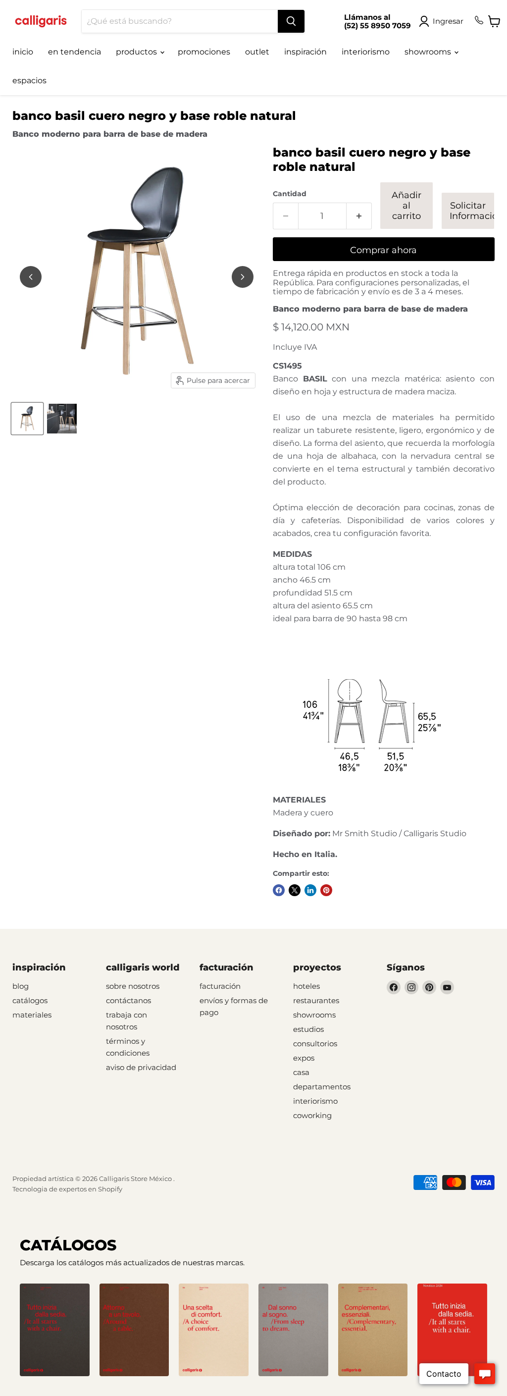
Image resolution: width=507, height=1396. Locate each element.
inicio (22, 51)
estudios (308, 1029)
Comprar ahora (383, 250)
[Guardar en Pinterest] (326, 890)
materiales (31, 1015)
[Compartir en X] (295, 890)
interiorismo (366, 51)
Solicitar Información (472, 210)
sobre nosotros (132, 986)
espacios (29, 80)
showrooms (429, 51)
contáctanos (128, 1000)
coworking (312, 1115)
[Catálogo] (55, 1330)
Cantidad (289, 194)
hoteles (306, 986)
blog (20, 986)
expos (303, 1058)
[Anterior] (31, 277)
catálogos (30, 1000)
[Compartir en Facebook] (279, 890)
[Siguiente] (243, 277)
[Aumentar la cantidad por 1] (359, 216)
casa (301, 1072)
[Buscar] (291, 21)
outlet (257, 51)
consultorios (315, 1043)
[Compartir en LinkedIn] (310, 890)
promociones (204, 51)
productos (137, 51)
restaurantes (316, 1000)
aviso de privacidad (141, 1067)
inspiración (305, 51)
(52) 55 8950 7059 (377, 25)
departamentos (322, 1086)
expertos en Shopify (90, 1189)
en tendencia (74, 51)
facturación (220, 986)
